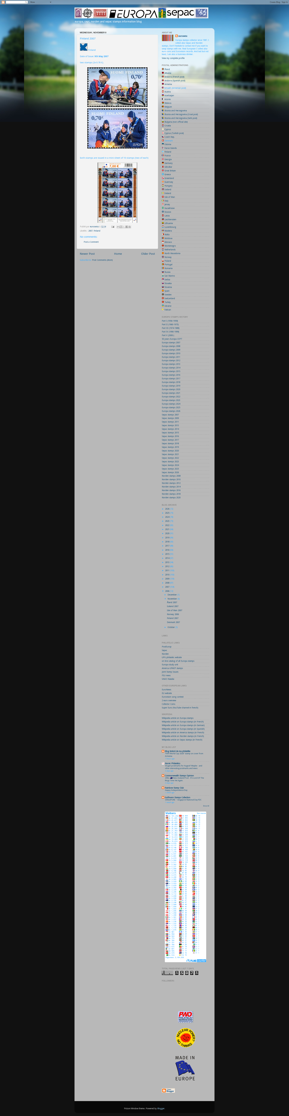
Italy (166, 201)
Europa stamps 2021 (171, 393)
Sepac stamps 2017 (170, 440)
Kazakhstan (170, 208)
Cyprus (168, 129)
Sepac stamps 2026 (170, 472)
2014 (167, 558)
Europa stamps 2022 (171, 396)
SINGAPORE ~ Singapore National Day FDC (183, 800)
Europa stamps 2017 (171, 378)
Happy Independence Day (176, 790)
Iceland (168, 189)
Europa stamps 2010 (171, 353)
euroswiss (182, 36)
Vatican (168, 309)
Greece (168, 174)
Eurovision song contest (172, 697)
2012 (167, 566)
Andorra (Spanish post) (175, 80)
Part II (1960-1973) (170, 324)
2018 (167, 541)
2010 (167, 574)
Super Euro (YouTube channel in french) (180, 707)
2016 (167, 550)
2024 (167, 517)
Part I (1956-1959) (170, 321)
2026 (167, 509)
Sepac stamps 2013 (170, 425)
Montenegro (170, 246)
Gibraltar (168, 167)
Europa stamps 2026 (171, 411)
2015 (167, 554)
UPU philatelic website (172, 657)
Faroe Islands (171, 148)
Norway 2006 (173, 614)
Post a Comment (91, 242)
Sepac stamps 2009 (170, 418)
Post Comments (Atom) (102, 260)
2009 (167, 579)
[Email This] (118, 226)
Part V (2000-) (168, 335)
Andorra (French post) (174, 77)
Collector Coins (168, 704)
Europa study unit (170, 664)
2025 (167, 513)
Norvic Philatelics (172, 763)
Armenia (168, 84)
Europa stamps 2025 (171, 407)
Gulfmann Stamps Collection (177, 797)
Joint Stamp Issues (170, 672)
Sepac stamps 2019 (170, 447)
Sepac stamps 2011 (170, 422)
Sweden (168, 294)
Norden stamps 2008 (171, 476)
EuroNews (166, 689)
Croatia (168, 125)
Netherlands (170, 249)
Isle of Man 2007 (174, 610)
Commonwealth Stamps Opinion (179, 775)
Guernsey (169, 182)
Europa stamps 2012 (171, 360)
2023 (167, 521)
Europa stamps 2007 (171, 342)
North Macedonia (172, 253)
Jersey (167, 204)
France (168, 155)
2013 (167, 562)
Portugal (168, 264)
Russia (167, 272)
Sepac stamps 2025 (170, 469)
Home (118, 253)
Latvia (167, 215)
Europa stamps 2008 (171, 346)
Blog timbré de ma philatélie (177, 751)
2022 (167, 525)
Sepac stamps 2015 (170, 432)
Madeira (168, 231)
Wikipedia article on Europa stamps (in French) (183, 721)
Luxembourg (170, 227)
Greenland (169, 178)
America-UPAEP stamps (172, 668)
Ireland (168, 193)
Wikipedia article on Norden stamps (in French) (183, 736)
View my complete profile (173, 58)
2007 (90, 231)
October (171, 627)
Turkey (168, 302)
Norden (165, 654)
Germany (169, 163)
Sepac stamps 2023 (170, 461)
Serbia (167, 279)
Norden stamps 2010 (171, 479)
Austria (168, 92)
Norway (168, 257)
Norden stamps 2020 (171, 497)
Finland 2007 (172, 618)
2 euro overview (169, 700)
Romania (168, 268)
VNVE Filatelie (168, 679)
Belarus (168, 103)
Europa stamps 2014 (171, 367)
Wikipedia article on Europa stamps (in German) (183, 725)
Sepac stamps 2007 (170, 414)
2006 (167, 591)
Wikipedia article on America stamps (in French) (183, 732)
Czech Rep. (170, 137)
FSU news (166, 675)
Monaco (168, 242)
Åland (167, 69)
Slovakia (168, 283)
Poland (168, 261)
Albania (168, 73)
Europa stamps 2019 (171, 386)
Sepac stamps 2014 (170, 429)
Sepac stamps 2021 (170, 454)
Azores (168, 99)
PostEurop (166, 646)
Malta (167, 234)
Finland (97, 231)
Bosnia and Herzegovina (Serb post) (181, 118)
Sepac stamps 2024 (170, 465)
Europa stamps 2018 (171, 382)
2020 (167, 533)
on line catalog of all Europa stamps (178, 661)
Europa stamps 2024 (171, 404)
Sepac (164, 650)
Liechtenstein (170, 219)
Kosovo (168, 212)
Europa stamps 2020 (171, 389)
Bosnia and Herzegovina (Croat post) (181, 114)
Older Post (148, 253)
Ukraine (168, 306)
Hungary (168, 186)
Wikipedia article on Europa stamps (177, 718)
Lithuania (169, 223)
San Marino (170, 276)
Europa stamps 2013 (171, 364)
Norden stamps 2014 (171, 486)
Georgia (168, 159)
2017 (167, 546)
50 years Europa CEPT (172, 339)
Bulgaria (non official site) (176, 122)
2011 (167, 570)
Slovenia (168, 287)
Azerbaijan (169, 95)
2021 (167, 529)
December (172, 594)
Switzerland (170, 298)
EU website (167, 693)
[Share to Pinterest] (129, 226)
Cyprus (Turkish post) (174, 133)
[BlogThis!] (121, 226)
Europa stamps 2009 (171, 350)
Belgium (168, 107)
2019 (167, 537)
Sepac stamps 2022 (170, 458)
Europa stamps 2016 (171, 375)
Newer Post (87, 253)
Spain (167, 291)
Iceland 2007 (172, 606)
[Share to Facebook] (126, 226)
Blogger (161, 1108)
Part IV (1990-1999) (170, 331)
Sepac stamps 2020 (170, 450)
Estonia (168, 144)
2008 (167, 583)
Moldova (168, 238)
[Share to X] (123, 226)
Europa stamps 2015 (171, 371)
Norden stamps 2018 (171, 494)
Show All (206, 806)
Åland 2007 (172, 602)
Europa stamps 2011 (171, 357)
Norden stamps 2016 (171, 490)
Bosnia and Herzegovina (176, 110)
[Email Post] (112, 226)
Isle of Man (170, 197)
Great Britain (170, 170)
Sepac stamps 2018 (170, 443)
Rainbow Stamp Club (174, 788)
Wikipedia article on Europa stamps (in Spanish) (183, 729)
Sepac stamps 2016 (170, 436)
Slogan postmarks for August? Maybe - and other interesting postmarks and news (183, 767)
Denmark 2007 (173, 622)
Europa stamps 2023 (171, 400)
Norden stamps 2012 (171, 483)
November (172, 599)
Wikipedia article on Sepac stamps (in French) (182, 740)
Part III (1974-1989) (170, 328)
